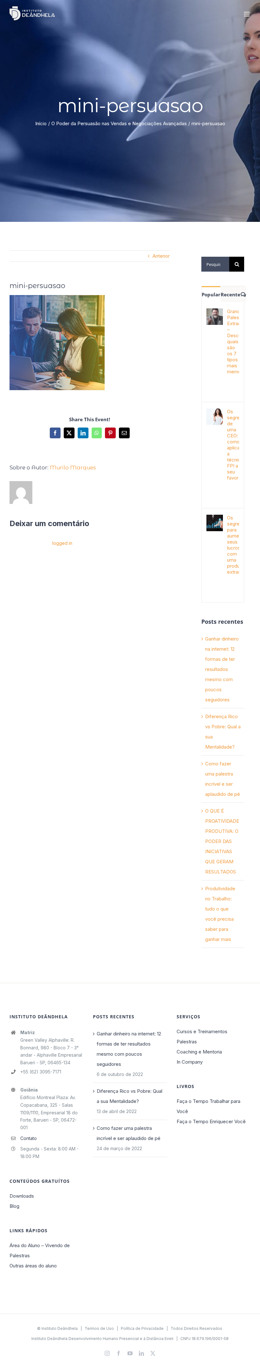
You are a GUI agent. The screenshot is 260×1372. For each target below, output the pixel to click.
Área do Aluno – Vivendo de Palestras (40, 1250)
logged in (62, 543)
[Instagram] (107, 1353)
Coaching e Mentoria (199, 1052)
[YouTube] (130, 1353)
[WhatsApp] (97, 433)
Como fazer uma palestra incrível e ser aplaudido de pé (128, 1133)
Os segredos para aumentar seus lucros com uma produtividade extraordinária (233, 545)
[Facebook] (55, 433)
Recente (230, 294)
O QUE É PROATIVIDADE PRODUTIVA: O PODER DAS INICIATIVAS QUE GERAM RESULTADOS (222, 841)
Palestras (187, 1042)
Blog (14, 1206)
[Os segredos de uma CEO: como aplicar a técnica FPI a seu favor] (214, 413)
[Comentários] (243, 294)
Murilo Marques (73, 467)
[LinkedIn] (83, 433)
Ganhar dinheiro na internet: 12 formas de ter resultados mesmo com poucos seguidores (222, 669)
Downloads (22, 1196)
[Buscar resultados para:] (215, 264)
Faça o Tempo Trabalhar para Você (208, 1106)
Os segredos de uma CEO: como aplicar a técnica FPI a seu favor (233, 445)
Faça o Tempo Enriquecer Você (211, 1121)
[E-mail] (124, 433)
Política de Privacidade (142, 1328)
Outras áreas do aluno (33, 1266)
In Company (190, 1062)
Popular (211, 294)
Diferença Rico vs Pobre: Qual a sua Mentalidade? (129, 1096)
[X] (69, 433)
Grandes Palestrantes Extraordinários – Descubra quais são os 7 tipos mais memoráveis (233, 341)
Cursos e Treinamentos (202, 1031)
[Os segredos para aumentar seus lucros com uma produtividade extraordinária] (214, 520)
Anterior (161, 256)
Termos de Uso (99, 1328)
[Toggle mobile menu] (247, 14)
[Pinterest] (110, 433)
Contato (28, 1138)
